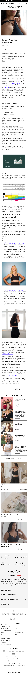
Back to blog (15, 389)
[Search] (20, 3)
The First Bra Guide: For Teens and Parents (12, 516)
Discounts (15, 658)
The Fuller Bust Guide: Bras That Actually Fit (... (11, 546)
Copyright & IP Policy (10, 665)
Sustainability (14, 668)
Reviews (9, 658)
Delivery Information (6, 626)
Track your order (19, 632)
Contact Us (17, 626)
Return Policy (4, 628)
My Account (4, 624)
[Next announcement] (25, 7)
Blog (16, 634)
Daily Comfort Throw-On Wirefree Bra (14, 290)
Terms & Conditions (14, 661)
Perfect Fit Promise (12, 375)
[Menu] (1, 3)
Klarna (2, 632)
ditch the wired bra (7, 354)
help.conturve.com (6, 644)
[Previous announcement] (3, 7)
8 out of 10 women (17, 83)
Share (5, 49)
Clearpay (3, 635)
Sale (21, 658)
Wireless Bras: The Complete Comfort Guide (14, 486)
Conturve (6, 87)
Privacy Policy (21, 665)
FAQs (16, 628)
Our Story (17, 630)
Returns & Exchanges (14, 663)
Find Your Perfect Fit (6, 630)
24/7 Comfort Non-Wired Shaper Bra (14, 243)
